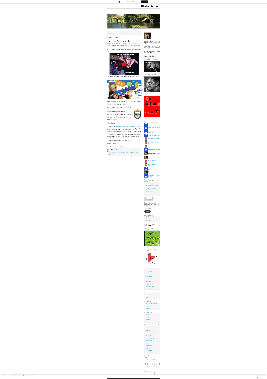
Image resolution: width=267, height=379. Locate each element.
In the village (119, 149)
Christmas (131, 151)
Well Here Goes (148, 348)
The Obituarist (113, 12)
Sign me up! (148, 211)
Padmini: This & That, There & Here (152, 338)
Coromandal (148, 333)
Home (109, 9)
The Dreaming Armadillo (150, 286)
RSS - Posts (148, 218)
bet (116, 151)
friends (115, 149)
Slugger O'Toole (148, 281)
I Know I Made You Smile (150, 316)
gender (117, 152)
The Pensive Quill (149, 288)
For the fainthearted (149, 273)
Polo (146, 279)
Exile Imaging (148, 314)
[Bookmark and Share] (148, 200)
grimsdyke (121, 152)
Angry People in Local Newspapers (151, 303)
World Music (148, 352)
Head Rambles (148, 274)
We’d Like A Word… (149, 191)
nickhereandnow (148, 278)
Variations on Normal (149, 321)
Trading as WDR (148, 308)
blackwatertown (125, 151)
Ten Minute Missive (149, 347)
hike (124, 152)
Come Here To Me (149, 271)
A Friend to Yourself (149, 327)
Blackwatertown (150, 6)
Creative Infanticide (149, 294)
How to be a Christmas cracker (119, 41)
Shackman (147, 343)
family (110, 152)
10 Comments (138, 149)
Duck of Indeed (148, 335)
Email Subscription (150, 203)
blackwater (119, 151)
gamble (113, 152)
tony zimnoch (150, 149)
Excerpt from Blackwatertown (142, 9)
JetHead (147, 297)
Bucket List (147, 328)
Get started (144, 1)
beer (114, 151)
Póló (149, 138)
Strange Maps (148, 317)
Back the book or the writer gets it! (151, 183)
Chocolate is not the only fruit (150, 332)
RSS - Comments (149, 220)
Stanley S (150, 127)
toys (113, 154)
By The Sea (148, 330)
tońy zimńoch (148, 319)
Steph (149, 123)
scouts (137, 152)
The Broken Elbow (149, 284)
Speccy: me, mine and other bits (151, 283)
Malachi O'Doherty (149, 276)
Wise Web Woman (149, 350)
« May (145, 368)
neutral (127, 152)
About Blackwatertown (122, 9)
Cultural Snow (148, 305)
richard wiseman (132, 152)
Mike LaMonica (148, 306)
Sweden (110, 154)
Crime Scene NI (148, 295)
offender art (158, 135)
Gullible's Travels (148, 337)
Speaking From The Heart (150, 345)
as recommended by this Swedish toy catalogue (119, 78)
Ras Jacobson (148, 342)
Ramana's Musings (149, 340)
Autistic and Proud (149, 269)
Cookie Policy (24, 376)
